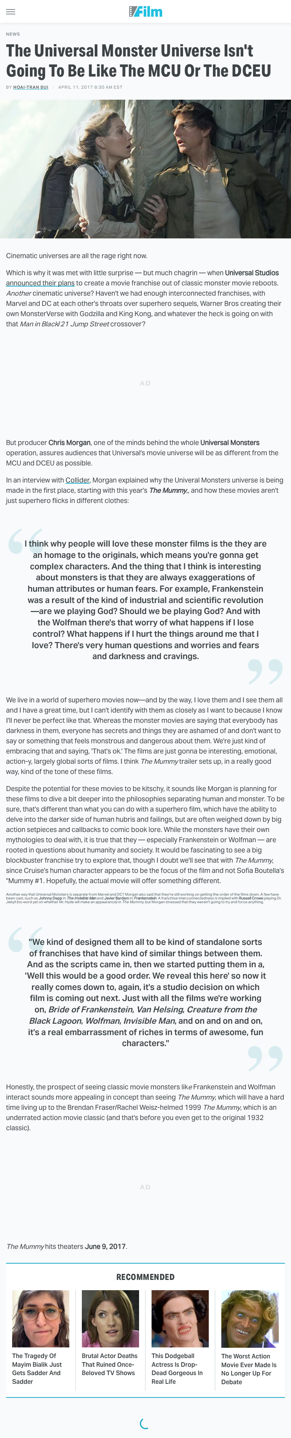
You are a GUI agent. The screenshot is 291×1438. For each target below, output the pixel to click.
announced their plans (40, 283)
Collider (77, 480)
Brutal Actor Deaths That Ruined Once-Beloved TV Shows (110, 1364)
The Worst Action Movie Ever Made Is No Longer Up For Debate (249, 1369)
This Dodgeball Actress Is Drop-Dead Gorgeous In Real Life (177, 1368)
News (13, 34)
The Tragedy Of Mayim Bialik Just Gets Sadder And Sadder (37, 1368)
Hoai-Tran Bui (30, 87)
